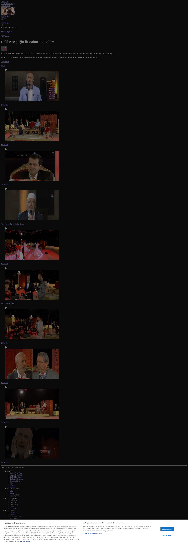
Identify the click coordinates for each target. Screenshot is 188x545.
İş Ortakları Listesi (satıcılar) (92, 533)
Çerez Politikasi (25, 541)
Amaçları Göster (167, 535)
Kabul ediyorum (167, 529)
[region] (94, 532)
